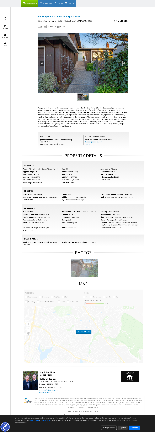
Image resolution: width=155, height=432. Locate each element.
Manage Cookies (109, 428)
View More (88, 144)
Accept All (134, 428)
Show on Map (84, 332)
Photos (5, 37)
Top (5, 20)
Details (5, 28)
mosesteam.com (45, 392)
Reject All (123, 428)
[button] (5, 426)
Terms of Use (46, 420)
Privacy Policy (34, 420)
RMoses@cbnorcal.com (93, 142)
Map (5, 46)
